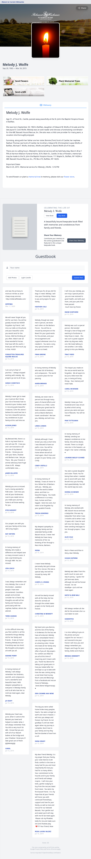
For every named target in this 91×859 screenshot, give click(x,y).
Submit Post (78, 278)
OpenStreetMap (48, 853)
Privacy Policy (39, 849)
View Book (49, 216)
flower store (69, 177)
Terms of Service (51, 849)
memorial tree (35, 177)
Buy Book (61, 216)
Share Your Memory (76, 240)
